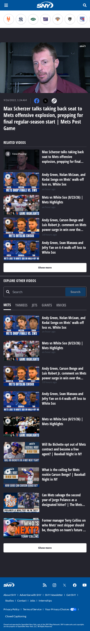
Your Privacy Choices (57, 609)
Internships (45, 600)
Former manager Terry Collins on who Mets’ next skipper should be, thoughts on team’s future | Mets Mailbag (64, 527)
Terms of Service (32, 609)
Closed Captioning (15, 616)
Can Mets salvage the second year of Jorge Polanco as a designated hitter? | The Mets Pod (62, 502)
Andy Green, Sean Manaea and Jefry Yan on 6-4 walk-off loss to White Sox (64, 398)
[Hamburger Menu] (6, 5)
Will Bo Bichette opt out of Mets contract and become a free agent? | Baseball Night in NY (64, 449)
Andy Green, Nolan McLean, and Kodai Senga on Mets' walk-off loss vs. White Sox (63, 322)
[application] (45, 67)
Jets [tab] (34, 305)
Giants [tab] (47, 305)
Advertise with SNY (31, 595)
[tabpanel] (45, 433)
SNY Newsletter (54, 595)
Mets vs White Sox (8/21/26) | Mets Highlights (62, 421)
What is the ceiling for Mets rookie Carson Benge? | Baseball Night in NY (63, 474)
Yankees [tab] (21, 305)
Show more (45, 267)
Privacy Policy (11, 609)
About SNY (9, 595)
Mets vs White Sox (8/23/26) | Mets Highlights (62, 345)
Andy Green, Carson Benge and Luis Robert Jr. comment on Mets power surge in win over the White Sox (64, 375)
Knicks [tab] (61, 305)
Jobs (32, 600)
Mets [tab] (7, 305)
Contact (21, 600)
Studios (9, 600)
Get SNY (71, 595)
